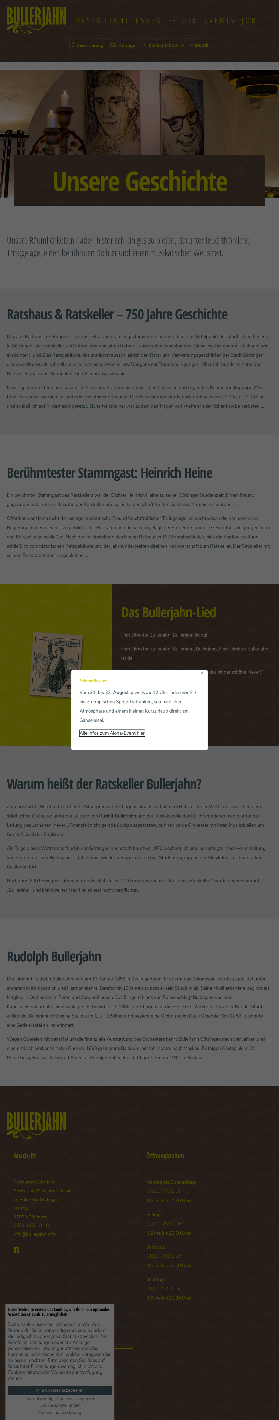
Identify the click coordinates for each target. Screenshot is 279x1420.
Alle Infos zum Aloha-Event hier (112, 733)
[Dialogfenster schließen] (202, 673)
